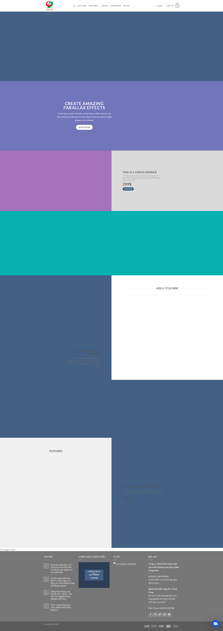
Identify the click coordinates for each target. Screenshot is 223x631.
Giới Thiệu (82, 6)
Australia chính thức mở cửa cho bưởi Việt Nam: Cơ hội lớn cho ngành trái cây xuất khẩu (61, 568)
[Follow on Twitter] (160, 614)
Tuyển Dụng (115, 6)
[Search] (74, 5)
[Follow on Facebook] (151, 614)
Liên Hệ (104, 6)
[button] (215, 623)
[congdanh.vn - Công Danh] (57, 6)
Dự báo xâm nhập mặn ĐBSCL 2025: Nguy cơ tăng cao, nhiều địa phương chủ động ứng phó (62, 582)
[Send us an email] (164, 614)
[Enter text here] (171, 456)
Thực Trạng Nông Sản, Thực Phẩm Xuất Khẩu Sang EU (60, 607)
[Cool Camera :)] (13, 357)
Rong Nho (181, 358)
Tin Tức (126, 6)
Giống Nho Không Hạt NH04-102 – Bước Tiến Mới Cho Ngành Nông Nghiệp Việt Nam (61, 595)
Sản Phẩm (93, 6)
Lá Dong (135, 358)
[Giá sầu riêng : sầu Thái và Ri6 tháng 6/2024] (60, 303)
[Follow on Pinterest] (169, 614)
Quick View (135, 362)
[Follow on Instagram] (155, 614)
